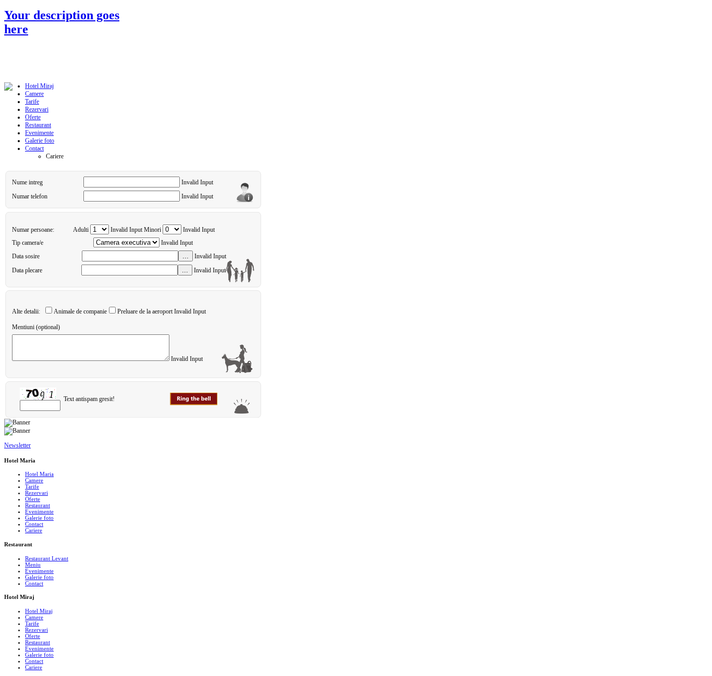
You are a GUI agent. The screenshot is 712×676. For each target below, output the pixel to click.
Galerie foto (39, 518)
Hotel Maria (39, 474)
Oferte (32, 499)
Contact (34, 524)
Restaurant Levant (46, 558)
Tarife (32, 486)
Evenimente (39, 511)
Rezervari (36, 493)
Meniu (33, 564)
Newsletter (17, 445)
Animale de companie (80, 311)
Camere (34, 480)
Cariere (33, 530)
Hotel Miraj (39, 611)
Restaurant (37, 505)
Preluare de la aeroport (145, 311)
